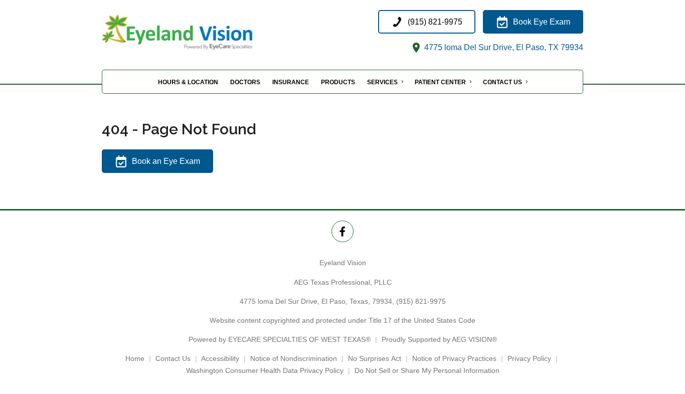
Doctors (245, 82)
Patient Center (440, 82)
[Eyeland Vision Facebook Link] (342, 231)
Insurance (290, 82)
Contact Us (502, 82)
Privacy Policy (529, 358)
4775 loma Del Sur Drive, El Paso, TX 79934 (502, 47)
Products (338, 82)
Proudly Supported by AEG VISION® (439, 339)
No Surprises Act (374, 358)
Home (134, 358)
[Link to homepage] (202, 32)
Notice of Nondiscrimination (293, 358)
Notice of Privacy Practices (454, 358)
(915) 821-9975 (421, 301)
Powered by (280, 339)
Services (382, 82)
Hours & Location (188, 82)
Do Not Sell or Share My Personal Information (427, 370)
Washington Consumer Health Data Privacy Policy (265, 370)
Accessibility (220, 358)
